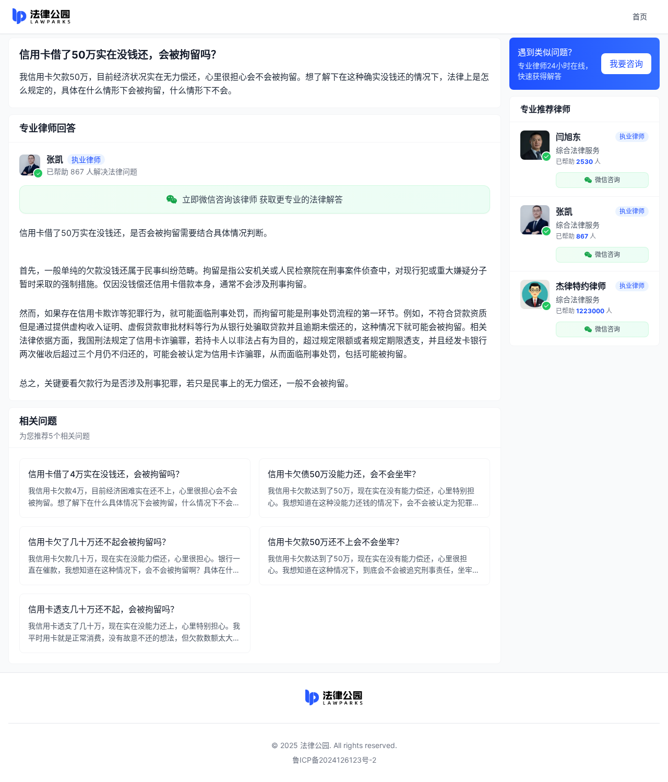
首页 (640, 16)
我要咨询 (626, 63)
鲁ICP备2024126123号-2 (334, 759)
